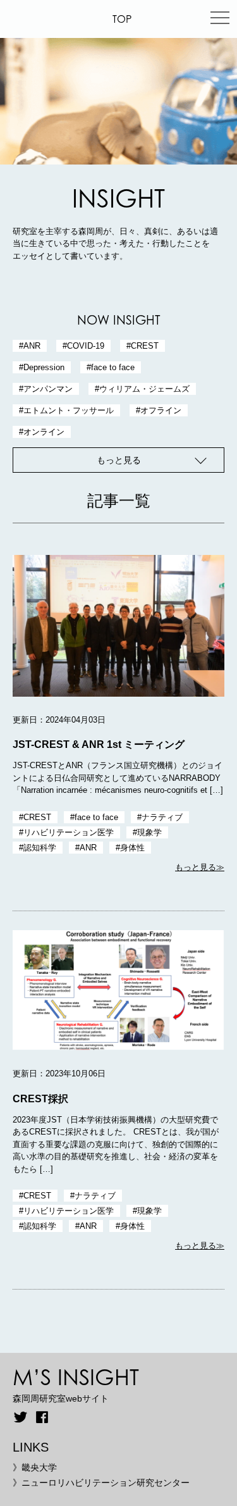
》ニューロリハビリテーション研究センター (101, 1483)
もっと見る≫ (199, 867)
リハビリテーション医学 (68, 832)
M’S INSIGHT (76, 1376)
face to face (113, 367)
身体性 (132, 847)
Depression (43, 367)
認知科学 (39, 847)
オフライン (160, 410)
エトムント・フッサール (68, 410)
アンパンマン (48, 389)
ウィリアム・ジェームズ (144, 389)
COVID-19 (85, 346)
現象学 (149, 832)
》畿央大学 (35, 1467)
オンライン (43, 432)
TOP (121, 19)
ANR (31, 346)
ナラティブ (162, 817)
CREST (145, 346)
